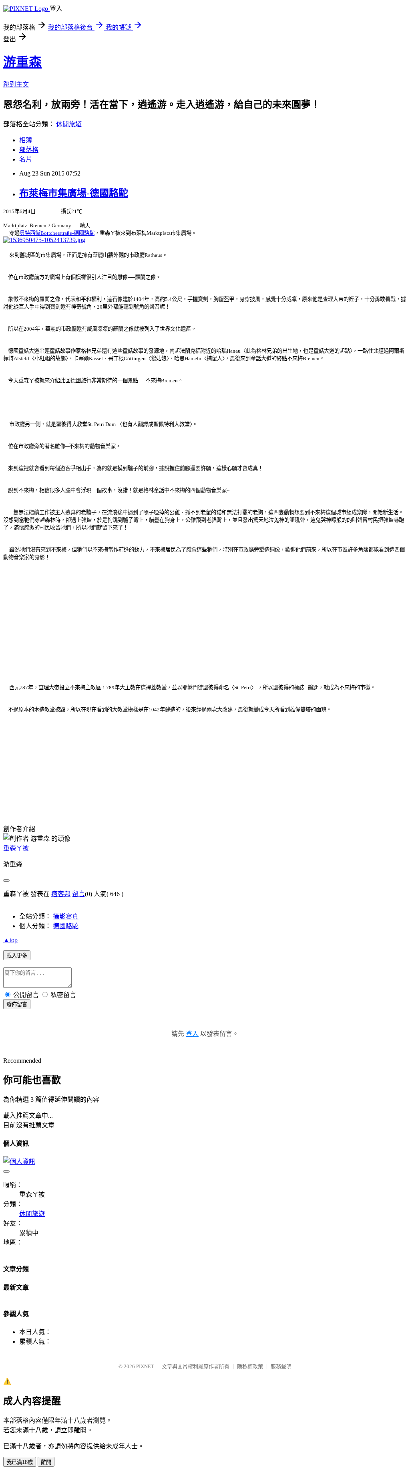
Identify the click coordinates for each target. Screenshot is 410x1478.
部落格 (28, 149)
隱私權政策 (250, 1366)
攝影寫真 (65, 916)
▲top (10, 940)
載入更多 (16, 956)
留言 (78, 893)
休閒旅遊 (69, 124)
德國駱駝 (65, 926)
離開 (46, 1462)
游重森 (22, 62)
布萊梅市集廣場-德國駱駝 (73, 193)
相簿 (25, 140)
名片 (25, 159)
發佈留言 (16, 1004)
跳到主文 (16, 84)
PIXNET (145, 1366)
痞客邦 (60, 893)
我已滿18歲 (19, 1462)
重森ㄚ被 (16, 848)
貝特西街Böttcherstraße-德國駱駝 (57, 233)
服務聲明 (281, 1366)
